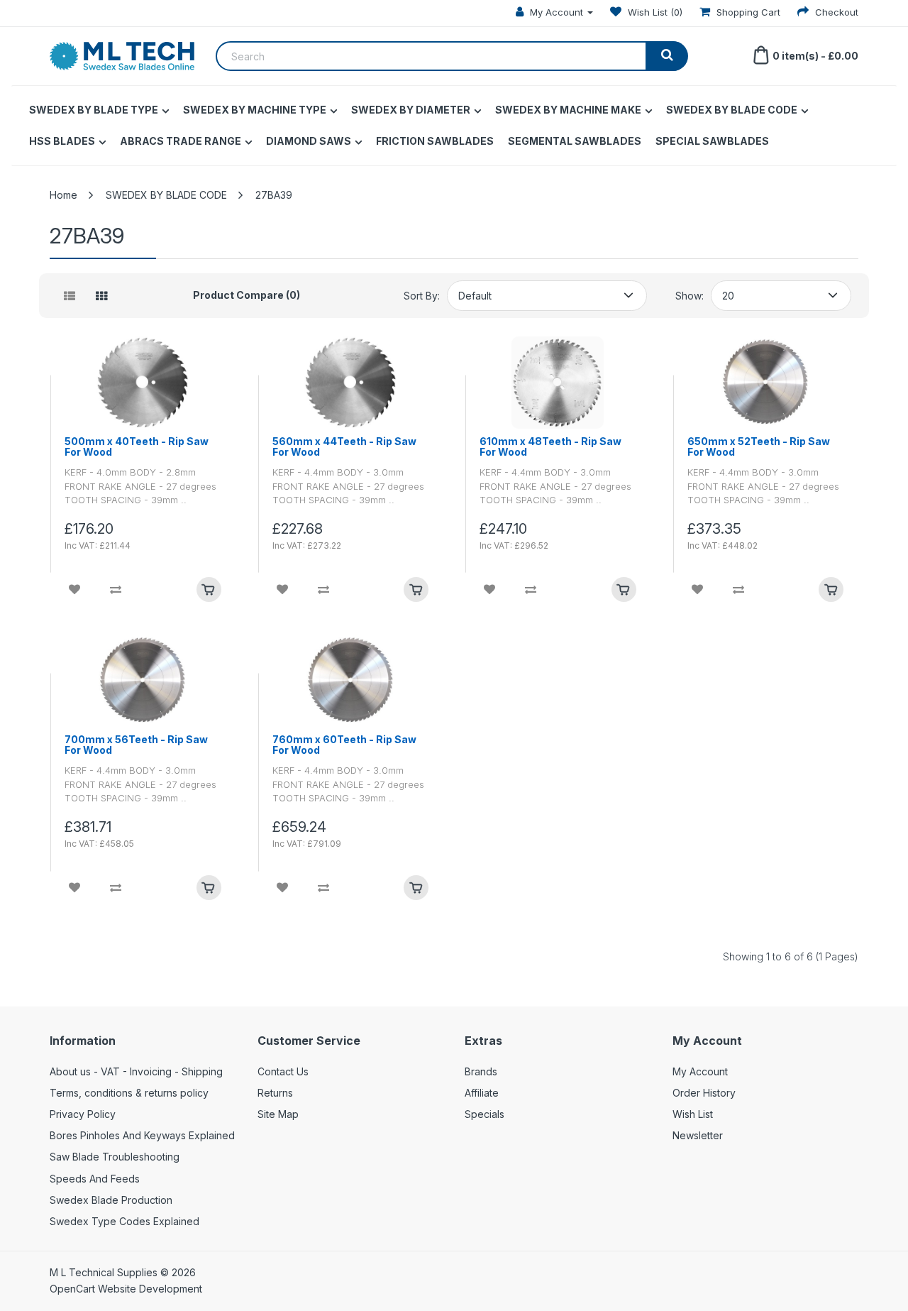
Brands (481, 1071)
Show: (689, 296)
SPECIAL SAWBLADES (712, 141)
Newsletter (697, 1135)
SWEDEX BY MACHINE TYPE (254, 110)
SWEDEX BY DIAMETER (410, 110)
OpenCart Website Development (126, 1289)
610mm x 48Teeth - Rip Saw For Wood (550, 447)
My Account (700, 1071)
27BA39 (273, 195)
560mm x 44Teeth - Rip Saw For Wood (344, 447)
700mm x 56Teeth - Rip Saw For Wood (136, 745)
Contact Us (283, 1071)
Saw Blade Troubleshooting (114, 1157)
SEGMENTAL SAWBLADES (574, 141)
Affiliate (482, 1093)
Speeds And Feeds (95, 1179)
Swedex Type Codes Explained (124, 1221)
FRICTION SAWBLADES (435, 141)
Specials (484, 1114)
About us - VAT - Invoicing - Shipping (136, 1071)
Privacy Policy (83, 1114)
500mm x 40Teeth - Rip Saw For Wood (137, 447)
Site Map (278, 1114)
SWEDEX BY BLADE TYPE (93, 110)
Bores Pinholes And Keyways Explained (142, 1135)
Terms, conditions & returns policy (129, 1093)
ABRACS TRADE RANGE (180, 141)
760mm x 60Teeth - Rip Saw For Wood (344, 745)
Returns (275, 1093)
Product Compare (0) (246, 295)
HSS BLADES (62, 141)
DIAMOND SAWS (308, 141)
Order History (704, 1093)
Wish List (692, 1114)
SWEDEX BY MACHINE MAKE (568, 110)
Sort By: (422, 296)
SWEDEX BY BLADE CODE (731, 110)
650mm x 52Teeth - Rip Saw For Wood (758, 447)
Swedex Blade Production (111, 1200)
